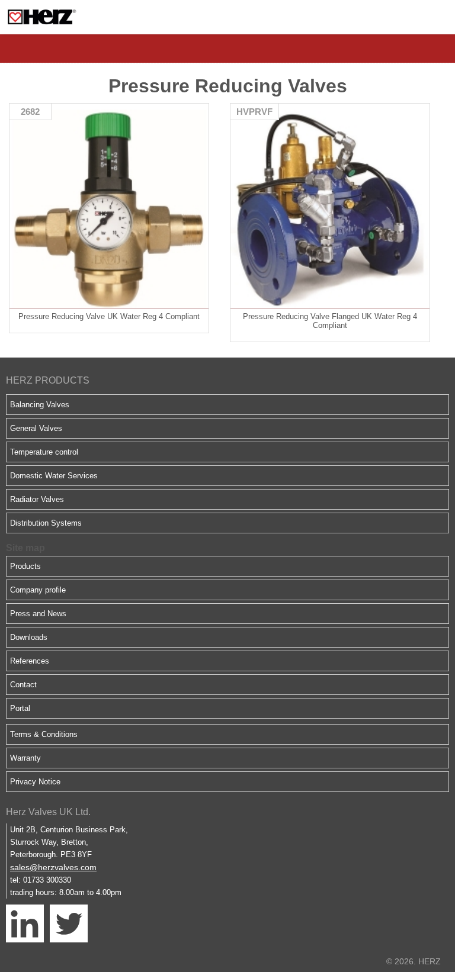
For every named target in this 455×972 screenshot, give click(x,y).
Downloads (28, 637)
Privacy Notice (35, 781)
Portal (20, 708)
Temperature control (44, 452)
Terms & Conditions (44, 734)
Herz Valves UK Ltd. (48, 812)
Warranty (25, 758)
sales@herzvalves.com (53, 867)
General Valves (36, 428)
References (29, 660)
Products (25, 566)
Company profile (38, 589)
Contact (23, 684)
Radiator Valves (37, 499)
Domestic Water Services (54, 475)
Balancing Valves (39, 404)
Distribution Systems (46, 523)
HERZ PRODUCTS (47, 380)
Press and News (38, 613)
